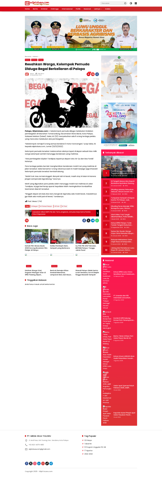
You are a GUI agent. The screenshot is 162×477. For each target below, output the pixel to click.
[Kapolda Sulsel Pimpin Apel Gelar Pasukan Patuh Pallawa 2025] (107, 415)
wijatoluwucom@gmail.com (39, 449)
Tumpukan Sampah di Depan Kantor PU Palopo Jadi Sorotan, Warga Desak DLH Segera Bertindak (122, 199)
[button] (125, 3)
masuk (36, 284)
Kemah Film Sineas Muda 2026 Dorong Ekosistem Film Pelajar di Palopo (36, 248)
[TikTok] (47, 463)
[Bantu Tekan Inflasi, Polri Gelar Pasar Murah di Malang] (107, 338)
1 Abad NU (88, 444)
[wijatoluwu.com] (37, 3)
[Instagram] (35, 463)
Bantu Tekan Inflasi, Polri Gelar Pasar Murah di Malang (123, 337)
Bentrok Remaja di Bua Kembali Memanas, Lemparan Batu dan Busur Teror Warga (60, 272)
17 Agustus (88, 450)
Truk (65, 206)
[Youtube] (43, 463)
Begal (35, 206)
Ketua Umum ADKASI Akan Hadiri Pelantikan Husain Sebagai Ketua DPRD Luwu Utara (124, 357)
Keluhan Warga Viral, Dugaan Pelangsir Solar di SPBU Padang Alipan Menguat (35, 272)
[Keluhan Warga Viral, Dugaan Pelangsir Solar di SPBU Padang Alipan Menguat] (36, 261)
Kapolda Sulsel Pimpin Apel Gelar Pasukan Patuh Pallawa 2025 (124, 414)
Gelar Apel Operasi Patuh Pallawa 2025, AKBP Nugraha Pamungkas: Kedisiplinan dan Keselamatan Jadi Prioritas (124, 387)
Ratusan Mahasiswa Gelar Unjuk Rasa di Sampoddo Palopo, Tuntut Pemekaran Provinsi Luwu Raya (121, 241)
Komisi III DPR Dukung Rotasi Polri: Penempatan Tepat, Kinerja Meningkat (124, 319)
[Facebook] (84, 220)
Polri (57, 206)
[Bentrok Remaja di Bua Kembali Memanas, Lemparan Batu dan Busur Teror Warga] (62, 261)
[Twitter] (88, 220)
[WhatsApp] (97, 220)
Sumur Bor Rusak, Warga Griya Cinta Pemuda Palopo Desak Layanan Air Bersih (122, 232)
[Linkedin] (39, 463)
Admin (32, 73)
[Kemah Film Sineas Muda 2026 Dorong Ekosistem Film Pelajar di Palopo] (36, 236)
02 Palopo (88, 440)
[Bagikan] (97, 74)
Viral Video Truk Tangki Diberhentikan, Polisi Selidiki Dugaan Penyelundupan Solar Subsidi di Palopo (123, 216)
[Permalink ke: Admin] (27, 74)
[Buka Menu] (135, 3)
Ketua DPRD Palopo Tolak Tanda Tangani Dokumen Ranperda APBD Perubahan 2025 (122, 224)
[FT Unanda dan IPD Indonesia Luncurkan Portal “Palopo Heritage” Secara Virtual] (107, 297)
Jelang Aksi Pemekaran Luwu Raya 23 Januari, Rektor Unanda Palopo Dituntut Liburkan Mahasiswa (122, 249)
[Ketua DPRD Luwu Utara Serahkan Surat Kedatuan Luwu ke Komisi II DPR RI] (107, 274)
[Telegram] (93, 220)
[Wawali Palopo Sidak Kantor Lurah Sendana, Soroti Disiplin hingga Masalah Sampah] (87, 261)
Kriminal (34, 60)
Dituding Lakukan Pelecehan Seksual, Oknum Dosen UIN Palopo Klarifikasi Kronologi (122, 191)
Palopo (41, 60)
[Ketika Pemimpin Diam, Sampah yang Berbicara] (62, 236)
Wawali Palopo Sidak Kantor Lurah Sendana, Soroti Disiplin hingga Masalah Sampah (87, 272)
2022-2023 (88, 454)
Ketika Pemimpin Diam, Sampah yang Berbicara (60, 247)
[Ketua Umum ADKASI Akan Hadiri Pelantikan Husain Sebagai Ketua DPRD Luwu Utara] (107, 358)
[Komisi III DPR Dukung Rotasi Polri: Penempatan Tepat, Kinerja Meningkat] (107, 320)
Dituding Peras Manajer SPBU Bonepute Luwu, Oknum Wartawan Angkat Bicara (122, 207)
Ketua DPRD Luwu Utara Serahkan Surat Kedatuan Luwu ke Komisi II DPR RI (124, 273)
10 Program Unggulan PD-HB (95, 447)
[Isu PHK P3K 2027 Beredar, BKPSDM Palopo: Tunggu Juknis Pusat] (87, 236)
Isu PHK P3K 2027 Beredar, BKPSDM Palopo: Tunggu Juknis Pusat (85, 248)
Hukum (27, 60)
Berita (28, 241)
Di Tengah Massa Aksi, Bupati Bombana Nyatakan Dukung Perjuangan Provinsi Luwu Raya (122, 182)
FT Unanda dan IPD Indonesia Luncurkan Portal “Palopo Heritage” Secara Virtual (123, 297)
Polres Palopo (47, 206)
